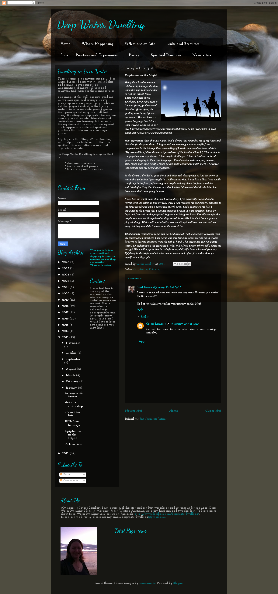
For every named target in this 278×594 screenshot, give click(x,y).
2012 (66, 453)
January (72, 387)
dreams (143, 269)
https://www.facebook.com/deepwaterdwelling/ (166, 513)
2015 (65, 324)
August (71, 368)
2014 (66, 331)
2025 (66, 268)
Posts (66, 474)
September (73, 359)
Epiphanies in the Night (73, 435)
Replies (144, 317)
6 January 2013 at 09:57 (167, 287)
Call (135, 269)
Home (65, 44)
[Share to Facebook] (186, 264)
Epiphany (154, 269)
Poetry (134, 55)
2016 (66, 318)
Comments (70, 480)
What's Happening (97, 44)
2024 (66, 274)
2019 (66, 299)
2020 (66, 293)
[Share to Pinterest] (189, 264)
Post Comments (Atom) (153, 419)
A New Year (73, 444)
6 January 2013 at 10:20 (185, 324)
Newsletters (201, 55)
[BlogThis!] (178, 264)
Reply (140, 309)
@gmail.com (157, 516)
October (71, 352)
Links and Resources (182, 44)
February (72, 381)
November (73, 342)
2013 (65, 337)
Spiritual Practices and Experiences (89, 55)
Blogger (178, 583)
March (71, 375)
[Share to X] (182, 264)
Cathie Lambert (156, 324)
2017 (65, 312)
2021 (66, 287)
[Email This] (175, 264)
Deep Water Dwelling (100, 24)
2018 (66, 306)
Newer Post (133, 411)
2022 (66, 281)
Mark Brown (144, 287)
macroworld (147, 583)
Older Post (213, 411)
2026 (66, 262)
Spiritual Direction (166, 55)
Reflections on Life (140, 44)
